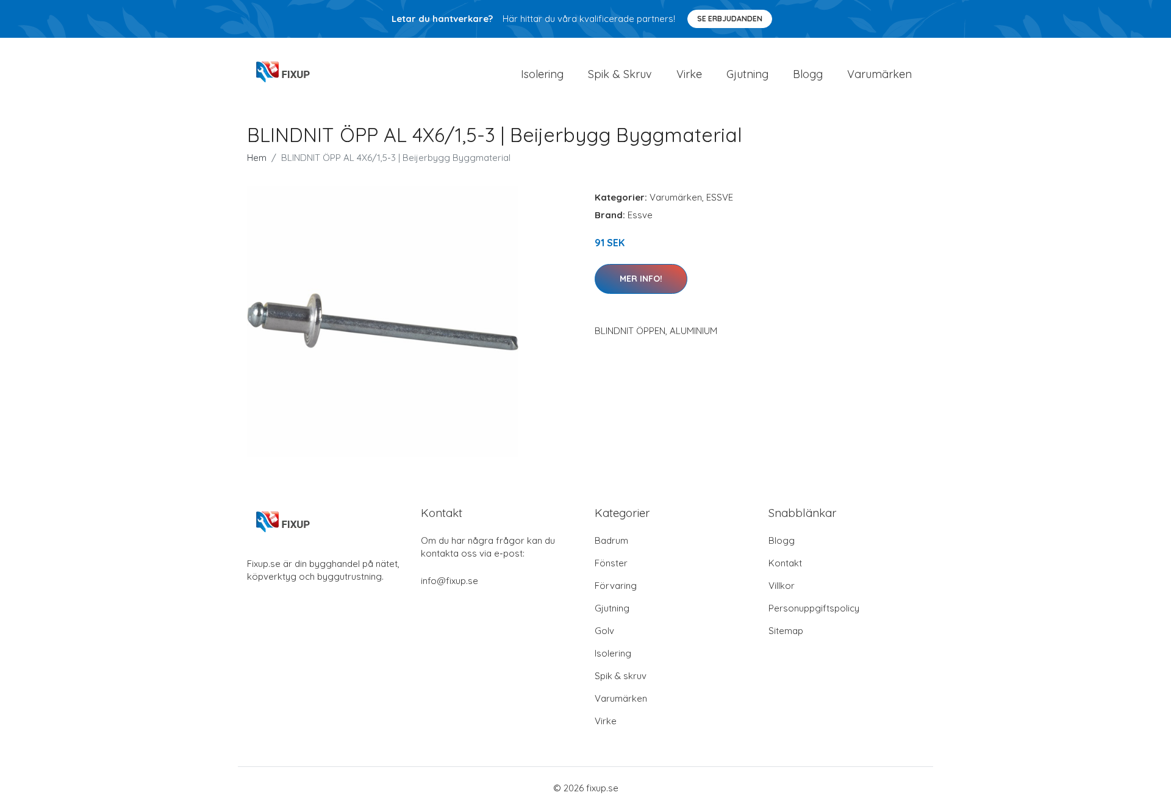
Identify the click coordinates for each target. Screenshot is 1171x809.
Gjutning (747, 74)
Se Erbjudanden (729, 18)
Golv (604, 630)
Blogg (808, 74)
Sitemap (785, 630)
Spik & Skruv (620, 74)
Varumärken (879, 74)
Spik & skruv (620, 676)
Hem (257, 157)
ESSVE (719, 197)
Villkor (781, 585)
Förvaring (616, 585)
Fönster (611, 563)
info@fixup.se (449, 580)
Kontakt (785, 563)
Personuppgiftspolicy (813, 608)
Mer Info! (641, 278)
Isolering (542, 74)
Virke (689, 74)
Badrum (611, 540)
